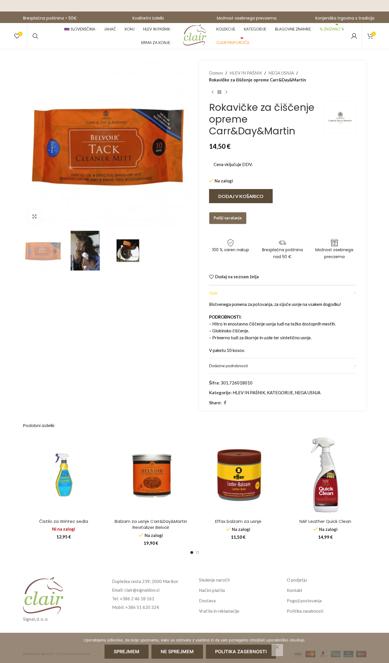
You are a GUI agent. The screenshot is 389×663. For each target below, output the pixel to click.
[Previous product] (212, 92)
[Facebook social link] (225, 403)
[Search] (35, 36)
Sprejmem (126, 651)
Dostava (207, 600)
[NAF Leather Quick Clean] (325, 475)
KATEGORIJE (280, 392)
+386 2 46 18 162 (137, 598)
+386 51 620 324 (142, 607)
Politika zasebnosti (305, 611)
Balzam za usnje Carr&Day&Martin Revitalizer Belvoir (151, 524)
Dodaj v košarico (240, 196)
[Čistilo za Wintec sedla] (64, 475)
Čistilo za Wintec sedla (63, 521)
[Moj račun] (354, 36)
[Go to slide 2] (197, 552)
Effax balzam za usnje (238, 521)
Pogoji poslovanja (304, 600)
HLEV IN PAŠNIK (245, 72)
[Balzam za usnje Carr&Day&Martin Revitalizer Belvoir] (151, 475)
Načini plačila (212, 590)
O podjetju (297, 579)
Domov (216, 72)
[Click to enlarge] (34, 216)
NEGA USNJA (281, 72)
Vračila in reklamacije (219, 611)
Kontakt (294, 590)
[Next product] (226, 92)
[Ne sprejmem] (277, 650)
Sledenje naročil (214, 579)
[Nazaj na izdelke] (219, 92)
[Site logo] (194, 35)
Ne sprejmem (177, 651)
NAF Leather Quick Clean (325, 521)
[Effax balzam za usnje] (238, 475)
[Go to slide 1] (191, 552)
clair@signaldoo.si (142, 589)
